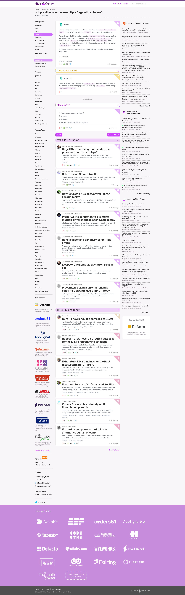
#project (80, 440)
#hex (36, 285)
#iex (36, 253)
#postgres (38, 185)
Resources (38, 37)
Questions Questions (142, 194)
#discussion (39, 198)
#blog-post (39, 236)
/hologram (38, 95)
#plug (37, 176)
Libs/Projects (39, 43)
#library (64, 350)
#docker (37, 217)
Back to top (113, 450)
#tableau (65, 418)
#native (91, 392)
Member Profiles (143, 32)
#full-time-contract (41, 227)
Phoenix (138, 23)
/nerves (64, 392)
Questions (51, 9)
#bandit (71, 253)
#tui (82, 372)
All (35, 57)
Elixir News (38, 25)
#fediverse (72, 440)
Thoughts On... (40, 66)
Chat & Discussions (68, 316)
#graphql (38, 256)
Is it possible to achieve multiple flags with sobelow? (68, 12)
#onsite (37, 211)
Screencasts (139, 80)
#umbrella (38, 224)
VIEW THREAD (113, 135)
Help (47, 589)
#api (36, 278)
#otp (36, 172)
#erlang (37, 153)
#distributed (80, 350)
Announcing (72, 336)
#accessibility (96, 415)
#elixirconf (38, 188)
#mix (36, 163)
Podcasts (137, 229)
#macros (38, 182)
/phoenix (37, 15)
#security (38, 288)
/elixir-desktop (39, 108)
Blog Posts (137, 40)
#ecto (37, 134)
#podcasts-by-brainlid (42, 230)
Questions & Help (40, 9)
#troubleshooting (41, 140)
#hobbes (88, 350)
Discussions (81, 316)
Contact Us (39, 589)
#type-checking (78, 327)
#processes (39, 275)
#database (71, 350)
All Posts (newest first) (43, 486)
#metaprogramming (41, 291)
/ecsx (36, 111)
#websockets (39, 262)
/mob (36, 105)
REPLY (59, 135)
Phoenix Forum (144, 106)
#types (86, 327)
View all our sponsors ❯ (42, 450)
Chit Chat (138, 92)
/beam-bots (39, 121)
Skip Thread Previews (44, 494)
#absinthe (38, 166)
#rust (70, 372)
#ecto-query (39, 233)
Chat (36, 31)
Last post (114, 128)
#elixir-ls (37, 240)
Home (63, 122)
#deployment (39, 147)
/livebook (65, 276)
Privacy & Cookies (65, 592)
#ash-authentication (73, 299)
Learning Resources (128, 56)
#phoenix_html (40, 249)
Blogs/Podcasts (40, 40)
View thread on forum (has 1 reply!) (72, 113)
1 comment (64, 57)
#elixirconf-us (39, 246)
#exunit (37, 195)
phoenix (64, 116)
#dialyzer (38, 214)
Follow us (41, 502)
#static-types (66, 327)
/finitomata (38, 114)
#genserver (38, 159)
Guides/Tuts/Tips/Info (142, 56)
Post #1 (114, 92)
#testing (38, 156)
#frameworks (78, 392)
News (64, 336)
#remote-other (40, 169)
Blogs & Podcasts (127, 40)
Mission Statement (43, 465)
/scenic (37, 98)
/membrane (38, 101)
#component (106, 415)
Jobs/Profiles (39, 46)
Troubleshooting (40, 63)
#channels (72, 228)
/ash (63, 299)
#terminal (76, 372)
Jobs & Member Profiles (129, 32)
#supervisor (39, 265)
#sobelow (45, 15)
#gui (85, 392)
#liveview (82, 415)
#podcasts (38, 208)
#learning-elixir (40, 143)
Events (37, 49)
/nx (36, 88)
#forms (37, 281)
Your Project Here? (41, 124)
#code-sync (39, 201)
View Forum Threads (120, 4)
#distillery (38, 272)
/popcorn (38, 117)
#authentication (40, 220)
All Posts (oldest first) (43, 483)
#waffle (71, 182)
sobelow (64, 119)
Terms (55, 592)
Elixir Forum (140, 199)
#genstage (38, 259)
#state (97, 392)
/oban (37, 85)
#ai (36, 243)
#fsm (92, 327)
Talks (137, 220)
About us (39, 462)
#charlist (72, 276)
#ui (76, 415)
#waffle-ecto (79, 182)
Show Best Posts (41, 480)
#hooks (88, 415)
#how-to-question (41, 179)
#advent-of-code (41, 269)
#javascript (38, 204)
